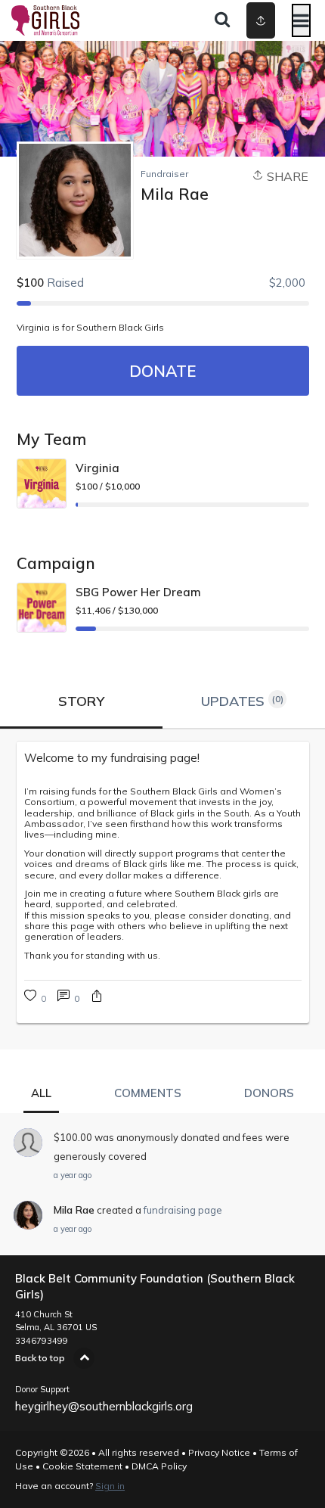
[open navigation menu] (301, 20)
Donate (162, 371)
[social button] (260, 20)
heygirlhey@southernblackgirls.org (104, 1406)
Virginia (97, 468)
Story (81, 701)
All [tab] (41, 1093)
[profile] (236, 20)
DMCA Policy (159, 1466)
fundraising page (183, 1210)
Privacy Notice (219, 1452)
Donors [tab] (269, 1093)
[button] (97, 998)
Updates (242, 701)
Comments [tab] (147, 1093)
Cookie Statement (82, 1466)
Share (286, 176)
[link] (163, 758)
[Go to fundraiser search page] (222, 20)
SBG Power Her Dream (138, 592)
